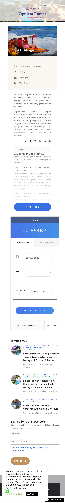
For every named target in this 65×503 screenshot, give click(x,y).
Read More (32, 207)
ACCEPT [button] (31, 494)
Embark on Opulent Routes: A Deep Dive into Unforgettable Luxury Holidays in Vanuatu (39, 384)
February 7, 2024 (31, 391)
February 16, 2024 (32, 364)
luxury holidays (38, 399)
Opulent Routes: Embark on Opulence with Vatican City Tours (40, 407)
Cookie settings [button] (15, 494)
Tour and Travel (38, 345)
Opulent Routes (50, 391)
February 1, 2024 (31, 413)
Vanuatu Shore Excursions (37, 377)
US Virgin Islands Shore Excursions (37, 347)
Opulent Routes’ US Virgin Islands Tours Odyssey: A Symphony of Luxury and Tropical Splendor (41, 357)
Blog (25, 345)
